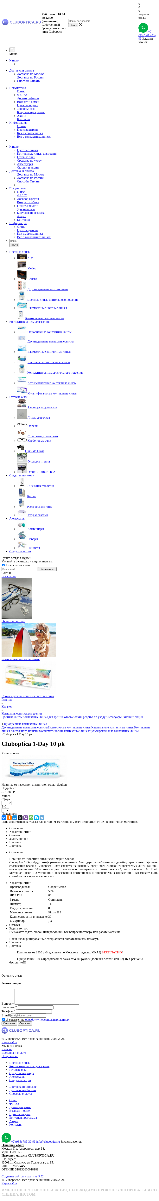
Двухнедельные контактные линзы (25, 727)
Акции (21, 115)
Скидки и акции (28, 167)
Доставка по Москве (30, 74)
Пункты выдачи (27, 105)
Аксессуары (25, 164)
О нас (21, 91)
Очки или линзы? (13, 621)
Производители (27, 129)
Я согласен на (37, 1019)
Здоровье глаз (26, 108)
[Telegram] (42, 817)
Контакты (23, 119)
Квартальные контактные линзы (112, 727)
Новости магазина (17, 565)
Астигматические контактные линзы (64, 731)
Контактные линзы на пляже (21, 659)
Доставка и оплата (21, 70)
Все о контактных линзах (34, 136)
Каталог (14, 60)
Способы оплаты (20, 1093)
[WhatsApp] (31, 817)
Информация (18, 122)
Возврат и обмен (28, 101)
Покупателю (17, 87)
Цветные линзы (27, 150)
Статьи (21, 126)
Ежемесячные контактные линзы (69, 727)
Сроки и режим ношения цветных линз (28, 696)
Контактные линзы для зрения (37, 153)
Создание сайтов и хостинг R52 (23, 1176)
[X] (20, 817)
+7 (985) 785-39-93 (147, 35)
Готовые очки (26, 157)
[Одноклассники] (9, 817)
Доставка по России (30, 77)
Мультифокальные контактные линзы (114, 731)
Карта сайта (9, 1042)
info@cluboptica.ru (48, 1141)
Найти (14, 245)
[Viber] (25, 817)
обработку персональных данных (47, 1019)
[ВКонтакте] (4, 817)
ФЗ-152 (22, 94)
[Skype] (36, 817)
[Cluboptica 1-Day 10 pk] (34, 781)
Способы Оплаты (28, 81)
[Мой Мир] (14, 817)
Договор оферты (28, 98)
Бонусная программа (31, 112)
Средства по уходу (29, 160)
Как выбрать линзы (30, 133)
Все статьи (9, 576)
